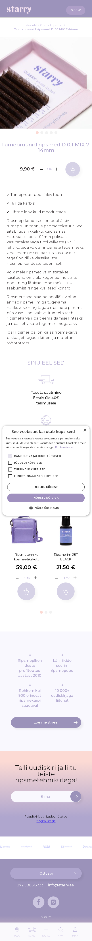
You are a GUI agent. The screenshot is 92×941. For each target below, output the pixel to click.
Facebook (39, 902)
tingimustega (46, 821)
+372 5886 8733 (29, 885)
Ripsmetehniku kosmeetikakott (26, 557)
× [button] (84, 430)
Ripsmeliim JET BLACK (66, 557)
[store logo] (26, 10)
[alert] (46, 470)
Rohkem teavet (65, 447)
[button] (36, 132)
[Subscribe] (75, 796)
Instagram (53, 902)
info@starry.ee (61, 885)
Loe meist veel (46, 722)
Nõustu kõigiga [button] (46, 498)
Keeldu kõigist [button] (46, 487)
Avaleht (31, 25)
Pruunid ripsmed (51, 25)
